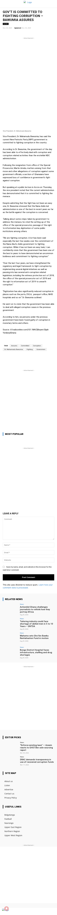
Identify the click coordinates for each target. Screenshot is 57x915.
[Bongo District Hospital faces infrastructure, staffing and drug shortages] (10, 652)
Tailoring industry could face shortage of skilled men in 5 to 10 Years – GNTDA (36, 624)
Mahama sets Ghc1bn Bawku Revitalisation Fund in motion (34, 637)
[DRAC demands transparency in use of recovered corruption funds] (10, 761)
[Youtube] (51, 911)
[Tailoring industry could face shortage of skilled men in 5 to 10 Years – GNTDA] (10, 623)
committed (25, 346)
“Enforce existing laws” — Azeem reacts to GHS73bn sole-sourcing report (36, 747)
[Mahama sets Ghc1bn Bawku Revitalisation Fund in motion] (10, 638)
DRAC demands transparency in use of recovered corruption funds (37, 760)
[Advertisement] (28, 68)
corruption (37, 346)
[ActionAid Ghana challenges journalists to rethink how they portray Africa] (10, 609)
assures (14, 346)
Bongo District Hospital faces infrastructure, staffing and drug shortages (36, 652)
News (5, 24)
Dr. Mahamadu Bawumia (13, 349)
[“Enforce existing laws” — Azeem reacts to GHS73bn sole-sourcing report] (10, 747)
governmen (41, 349)
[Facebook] (42, 911)
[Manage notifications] (6, 908)
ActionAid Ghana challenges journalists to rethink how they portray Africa (35, 609)
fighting (30, 349)
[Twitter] (47, 911)
